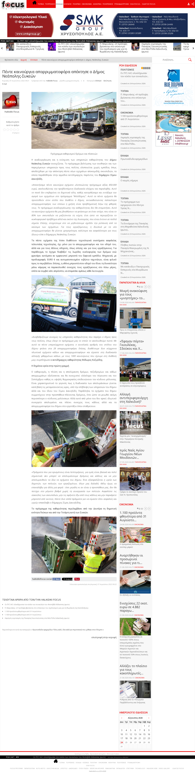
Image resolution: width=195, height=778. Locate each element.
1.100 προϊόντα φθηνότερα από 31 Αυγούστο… (133, 516)
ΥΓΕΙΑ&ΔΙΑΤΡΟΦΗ (121, 4)
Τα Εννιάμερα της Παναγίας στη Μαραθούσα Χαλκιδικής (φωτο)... (135, 226)
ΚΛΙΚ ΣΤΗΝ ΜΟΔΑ (53, 768)
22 (144, 738)
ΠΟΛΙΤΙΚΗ (77, 4)
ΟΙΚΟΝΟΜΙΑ (87, 4)
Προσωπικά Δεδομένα (97, 754)
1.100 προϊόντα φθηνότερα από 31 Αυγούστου (134, 118)
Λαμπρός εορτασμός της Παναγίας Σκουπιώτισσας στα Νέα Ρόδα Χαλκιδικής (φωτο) (71, 47)
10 (121, 734)
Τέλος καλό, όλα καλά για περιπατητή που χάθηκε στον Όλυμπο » (78, 630)
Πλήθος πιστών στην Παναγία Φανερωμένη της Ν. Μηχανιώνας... (135, 248)
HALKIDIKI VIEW (152, 768)
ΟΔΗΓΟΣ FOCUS (148, 4)
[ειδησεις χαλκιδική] (34, 4)
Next (149, 286)
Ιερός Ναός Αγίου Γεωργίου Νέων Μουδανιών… (132, 454)
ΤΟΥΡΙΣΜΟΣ (50, 4)
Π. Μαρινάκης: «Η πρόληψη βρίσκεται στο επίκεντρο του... (134, 97)
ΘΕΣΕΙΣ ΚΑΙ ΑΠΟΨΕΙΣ (97, 768)
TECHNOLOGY (140, 768)
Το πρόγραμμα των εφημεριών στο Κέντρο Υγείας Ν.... (132, 205)
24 (122, 742)
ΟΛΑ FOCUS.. (90, 765)
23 (149, 738)
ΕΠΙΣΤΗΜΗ (130, 768)
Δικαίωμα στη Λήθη (82, 754)
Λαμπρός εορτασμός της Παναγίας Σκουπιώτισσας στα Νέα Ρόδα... (133, 140)
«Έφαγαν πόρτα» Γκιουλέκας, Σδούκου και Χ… (132, 345)
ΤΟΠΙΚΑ (41, 4)
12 (131, 734)
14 (140, 734)
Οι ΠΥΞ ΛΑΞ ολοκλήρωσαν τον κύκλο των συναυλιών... (134, 75)
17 (121, 738)
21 (140, 738)
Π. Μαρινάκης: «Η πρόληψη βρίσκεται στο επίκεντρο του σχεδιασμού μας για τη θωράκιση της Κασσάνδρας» (30, 47)
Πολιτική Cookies (113, 754)
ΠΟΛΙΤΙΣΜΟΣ (108, 4)
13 (135, 734)
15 (144, 734)
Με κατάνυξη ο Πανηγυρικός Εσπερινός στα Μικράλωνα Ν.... (135, 269)
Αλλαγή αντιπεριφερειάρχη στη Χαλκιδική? (134, 398)
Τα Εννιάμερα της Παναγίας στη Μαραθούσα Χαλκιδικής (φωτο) (156, 46)
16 (149, 734)
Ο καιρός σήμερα (129, 180)
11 (126, 734)
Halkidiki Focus (51, 81)
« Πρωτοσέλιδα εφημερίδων (42, 630)
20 (135, 738)
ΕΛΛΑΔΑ (59, 4)
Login (189, 4)
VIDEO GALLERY (164, 768)
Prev (145, 286)
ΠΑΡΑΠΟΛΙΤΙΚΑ (29, 768)
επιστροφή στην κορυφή (104, 637)
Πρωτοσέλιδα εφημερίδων (134, 159)
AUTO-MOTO (40, 768)
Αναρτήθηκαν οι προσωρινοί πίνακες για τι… (131, 559)
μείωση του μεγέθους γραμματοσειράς (81, 80)
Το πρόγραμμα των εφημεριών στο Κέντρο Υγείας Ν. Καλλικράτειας (112, 46)
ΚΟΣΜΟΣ (68, 4)
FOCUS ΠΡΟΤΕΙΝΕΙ (16, 768)
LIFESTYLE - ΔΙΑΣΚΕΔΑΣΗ (68, 768)
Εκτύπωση (107, 81)
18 (126, 738)
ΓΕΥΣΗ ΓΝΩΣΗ (83, 768)
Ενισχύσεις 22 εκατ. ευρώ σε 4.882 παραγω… (134, 607)
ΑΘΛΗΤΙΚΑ (97, 4)
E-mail (4, 84)
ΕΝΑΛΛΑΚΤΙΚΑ (110, 768)
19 (131, 738)
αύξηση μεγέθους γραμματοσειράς (84, 80)
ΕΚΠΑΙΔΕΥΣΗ (120, 768)
